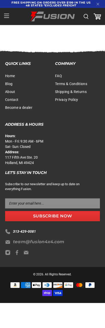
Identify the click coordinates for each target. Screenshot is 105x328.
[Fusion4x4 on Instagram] (9, 254)
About (10, 92)
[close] (97, 4)
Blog (8, 84)
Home (10, 76)
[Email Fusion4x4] (27, 254)
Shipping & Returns (71, 92)
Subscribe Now (52, 216)
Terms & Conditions (71, 84)
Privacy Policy (66, 100)
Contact (11, 100)
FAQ (58, 76)
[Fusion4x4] (52, 16)
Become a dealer (18, 108)
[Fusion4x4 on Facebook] (18, 254)
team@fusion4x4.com (38, 241)
